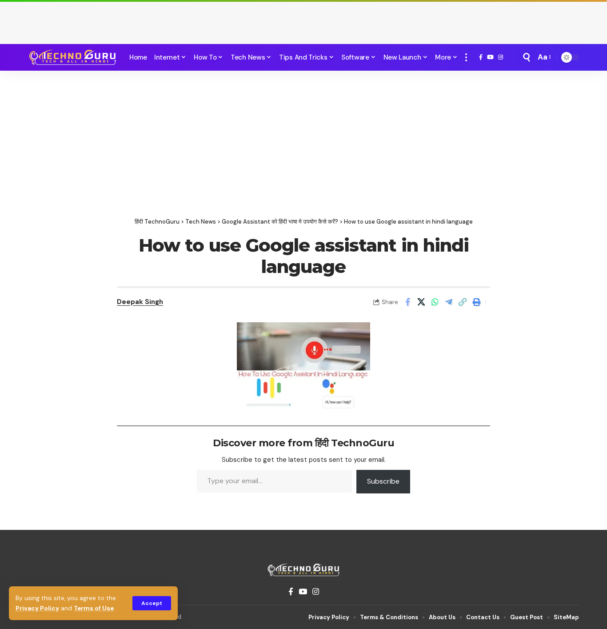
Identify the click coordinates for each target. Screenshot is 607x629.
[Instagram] (500, 57)
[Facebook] (481, 57)
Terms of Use (94, 608)
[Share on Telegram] (449, 302)
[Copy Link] (462, 302)
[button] (151, 603)
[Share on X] (421, 302)
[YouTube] (490, 57)
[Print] (476, 302)
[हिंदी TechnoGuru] (72, 57)
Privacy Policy (37, 608)
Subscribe (383, 481)
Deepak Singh (140, 301)
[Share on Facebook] (407, 302)
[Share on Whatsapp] (435, 302)
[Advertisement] (303, 20)
